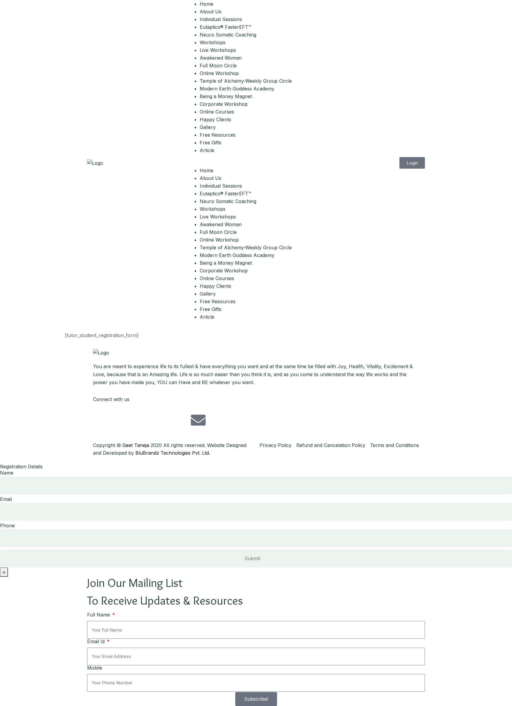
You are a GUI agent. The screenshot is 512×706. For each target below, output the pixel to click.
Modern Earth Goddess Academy (237, 89)
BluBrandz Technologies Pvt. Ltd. (172, 453)
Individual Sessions (221, 19)
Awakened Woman (221, 58)
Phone (7, 525)
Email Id (96, 641)
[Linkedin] (165, 420)
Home (206, 4)
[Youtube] (149, 420)
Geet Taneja (135, 445)
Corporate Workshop (224, 104)
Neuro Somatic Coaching (228, 35)
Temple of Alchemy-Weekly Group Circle (246, 81)
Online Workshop (219, 73)
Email (6, 499)
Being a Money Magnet (226, 96)
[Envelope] (198, 420)
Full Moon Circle (218, 65)
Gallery (208, 127)
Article (207, 150)
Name (6, 473)
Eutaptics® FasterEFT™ (225, 27)
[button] (256, 163)
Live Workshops (218, 50)
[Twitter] (116, 420)
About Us (210, 12)
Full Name (99, 615)
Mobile (94, 668)
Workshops (212, 42)
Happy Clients (215, 119)
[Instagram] (133, 420)
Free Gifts (210, 143)
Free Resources (218, 135)
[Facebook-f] (100, 420)
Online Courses (217, 112)
